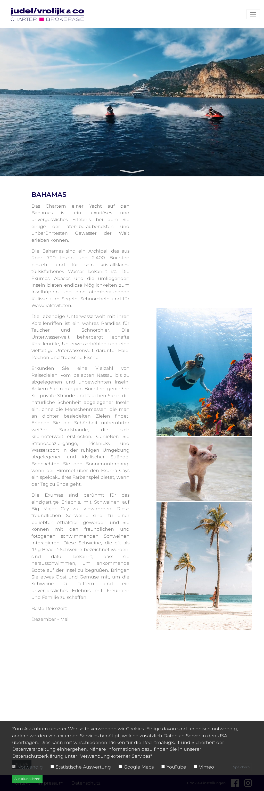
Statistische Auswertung (83, 767)
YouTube (176, 767)
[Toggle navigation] (253, 14)
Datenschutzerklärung (37, 756)
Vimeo (206, 767)
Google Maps (139, 767)
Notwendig (30, 767)
